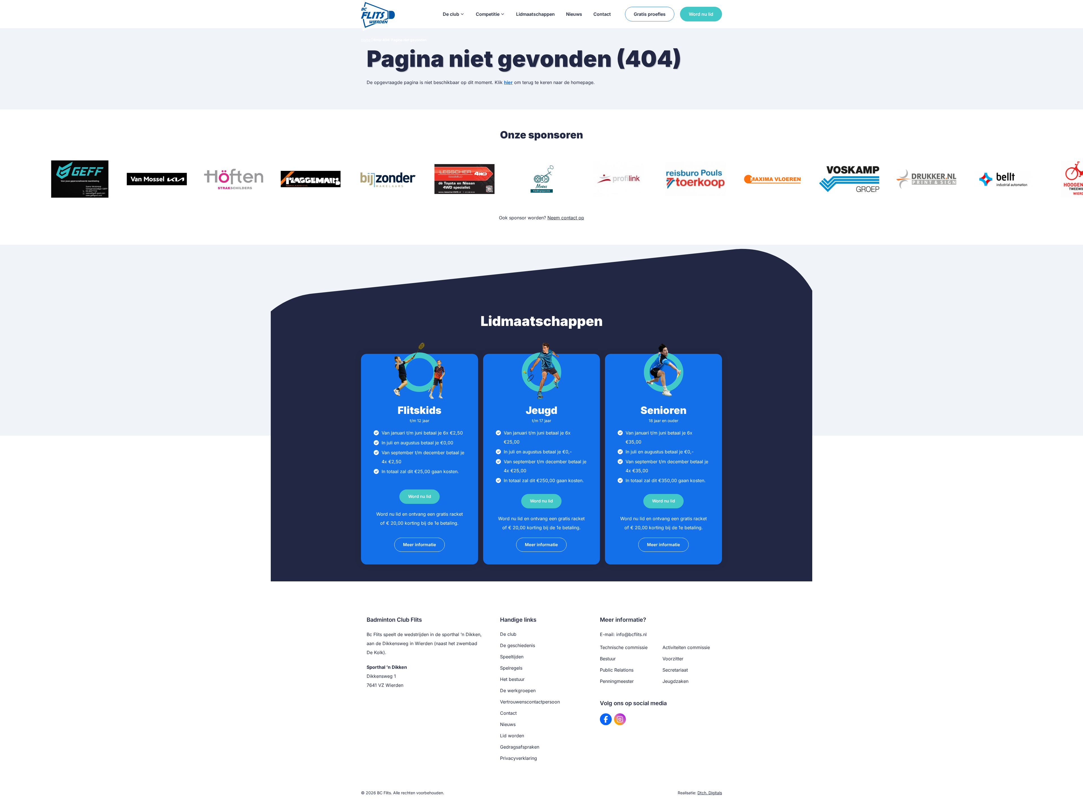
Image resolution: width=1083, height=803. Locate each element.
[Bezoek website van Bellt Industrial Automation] (1003, 179)
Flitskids (419, 410)
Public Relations (616, 670)
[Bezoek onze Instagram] (620, 719)
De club (451, 14)
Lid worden (512, 735)
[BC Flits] (378, 14)
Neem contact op (565, 217)
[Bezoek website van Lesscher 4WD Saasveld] (465, 179)
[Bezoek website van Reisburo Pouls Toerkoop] (695, 179)
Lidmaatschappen (535, 14)
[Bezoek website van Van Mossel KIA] (157, 179)
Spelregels (511, 668)
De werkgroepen (518, 690)
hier (508, 82)
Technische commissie (624, 647)
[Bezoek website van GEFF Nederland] (80, 179)
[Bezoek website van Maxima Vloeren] (772, 179)
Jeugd (541, 410)
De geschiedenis (517, 645)
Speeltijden (511, 656)
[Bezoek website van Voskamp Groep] (849, 179)
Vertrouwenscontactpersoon (530, 702)
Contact (602, 14)
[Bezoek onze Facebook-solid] (606, 719)
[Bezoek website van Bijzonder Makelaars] (388, 179)
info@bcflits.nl (631, 634)
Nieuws (574, 14)
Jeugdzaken (675, 681)
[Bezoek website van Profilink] (618, 179)
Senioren (663, 410)
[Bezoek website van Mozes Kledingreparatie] (541, 179)
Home (366, 40)
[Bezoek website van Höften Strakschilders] (234, 179)
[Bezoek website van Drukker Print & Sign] (926, 179)
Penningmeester (617, 681)
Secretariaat (675, 670)
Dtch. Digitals (709, 792)
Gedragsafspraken (519, 747)
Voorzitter (672, 658)
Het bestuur (512, 679)
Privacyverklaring (518, 758)
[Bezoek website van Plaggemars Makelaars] (311, 179)
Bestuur (608, 658)
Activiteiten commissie (686, 647)
